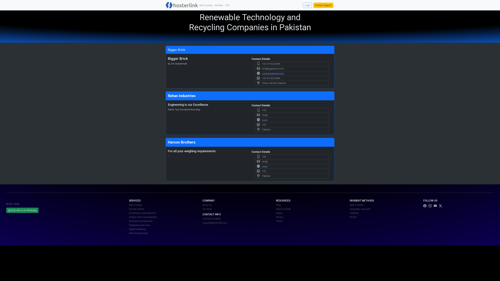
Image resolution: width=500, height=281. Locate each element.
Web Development (138, 233)
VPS (227, 5)
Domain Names (136, 209)
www (264, 120)
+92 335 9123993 (211, 218)
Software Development (140, 221)
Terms (279, 221)
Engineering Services (139, 225)
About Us (207, 205)
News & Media (283, 209)
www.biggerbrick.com (273, 73)
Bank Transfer (357, 205)
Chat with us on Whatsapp (24, 210)
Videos (279, 213)
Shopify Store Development (143, 217)
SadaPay (354, 213)
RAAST (353, 217)
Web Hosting (205, 5)
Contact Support (323, 5)
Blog (278, 205)
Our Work (207, 209)
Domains (218, 5)
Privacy (280, 217)
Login (307, 5)
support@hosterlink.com (214, 222)
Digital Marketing (137, 229)
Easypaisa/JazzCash (360, 209)
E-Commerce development (142, 213)
